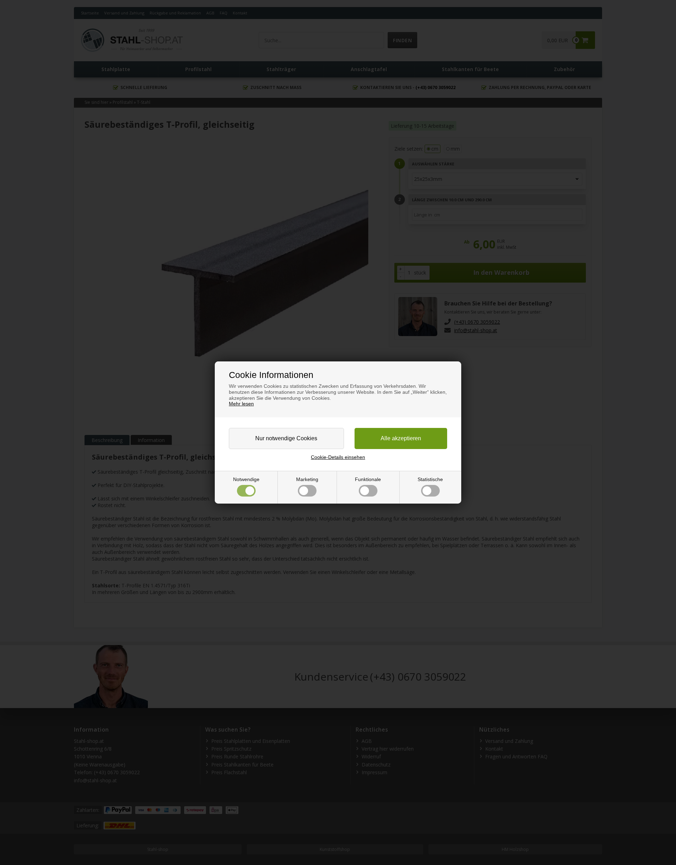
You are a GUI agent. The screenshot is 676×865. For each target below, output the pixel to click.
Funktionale (368, 479)
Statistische (430, 479)
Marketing (307, 479)
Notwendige (246, 479)
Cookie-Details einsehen (338, 457)
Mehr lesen (241, 403)
